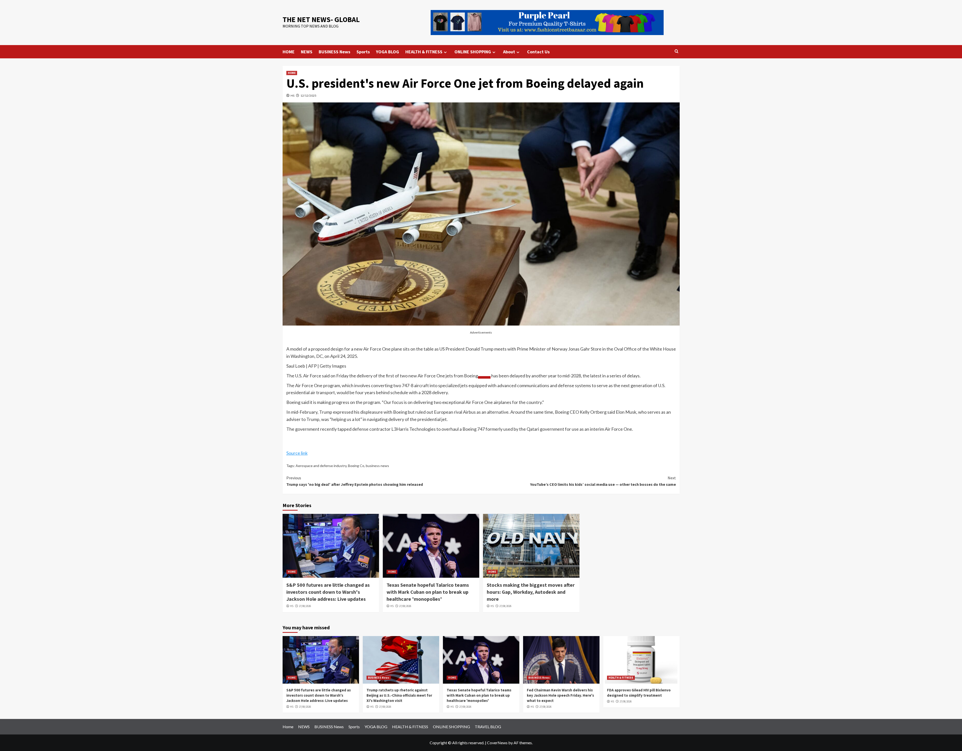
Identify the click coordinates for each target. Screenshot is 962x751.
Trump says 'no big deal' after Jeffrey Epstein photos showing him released (354, 481)
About (509, 52)
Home (288, 726)
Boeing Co (356, 466)
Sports (363, 52)
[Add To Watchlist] (484, 377)
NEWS (306, 52)
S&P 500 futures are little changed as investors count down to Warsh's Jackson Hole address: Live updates (328, 592)
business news (377, 466)
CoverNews (497, 742)
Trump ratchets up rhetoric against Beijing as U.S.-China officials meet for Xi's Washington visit (399, 695)
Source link (297, 453)
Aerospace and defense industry (321, 466)
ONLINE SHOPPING (472, 52)
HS (292, 95)
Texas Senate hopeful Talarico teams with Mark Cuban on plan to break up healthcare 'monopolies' (428, 592)
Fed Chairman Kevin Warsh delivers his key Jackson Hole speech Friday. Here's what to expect (560, 695)
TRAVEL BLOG (488, 726)
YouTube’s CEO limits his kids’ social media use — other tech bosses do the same (603, 481)
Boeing (471, 375)
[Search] (676, 51)
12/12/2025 (308, 95)
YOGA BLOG (387, 52)
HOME (289, 52)
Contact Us (538, 52)
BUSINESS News (334, 52)
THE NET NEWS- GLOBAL (321, 19)
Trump (487, 349)
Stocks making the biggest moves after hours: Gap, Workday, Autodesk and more (531, 592)
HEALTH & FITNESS (423, 52)
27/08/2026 (305, 606)
